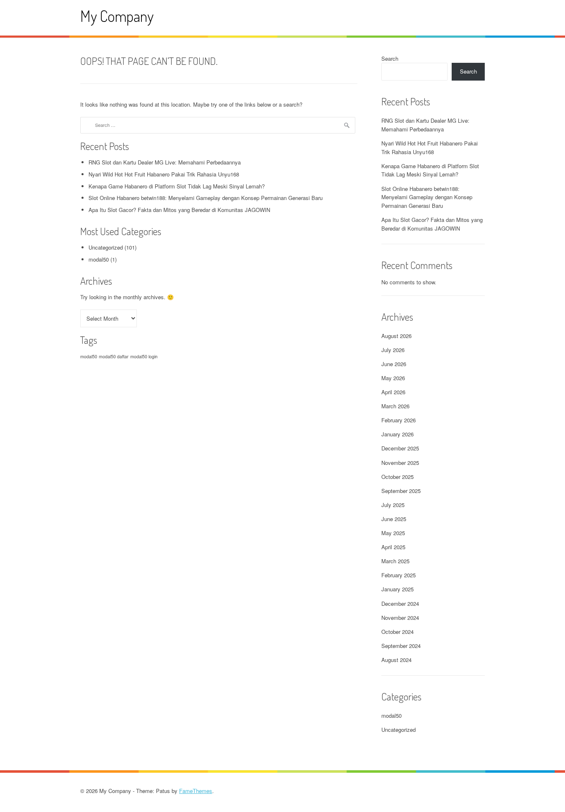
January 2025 (397, 589)
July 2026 (393, 350)
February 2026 (398, 420)
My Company (116, 16)
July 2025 (393, 505)
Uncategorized (106, 247)
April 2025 (393, 547)
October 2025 (397, 477)
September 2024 (401, 646)
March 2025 (395, 561)
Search (389, 58)
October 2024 (397, 632)
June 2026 (393, 364)
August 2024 (396, 660)
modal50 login (144, 356)
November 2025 (400, 463)
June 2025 (393, 519)
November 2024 (400, 618)
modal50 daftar (114, 356)
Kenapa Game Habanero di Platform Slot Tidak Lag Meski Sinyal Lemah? (177, 186)
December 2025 (400, 448)
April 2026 (393, 392)
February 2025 (398, 575)
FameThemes (195, 791)
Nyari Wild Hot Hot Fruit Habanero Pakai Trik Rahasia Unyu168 (164, 174)
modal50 (99, 259)
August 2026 (396, 336)
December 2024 (400, 603)
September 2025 (401, 491)
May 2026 (393, 378)
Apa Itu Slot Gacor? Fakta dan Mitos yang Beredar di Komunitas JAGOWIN (179, 210)
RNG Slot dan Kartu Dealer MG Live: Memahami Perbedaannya (165, 162)
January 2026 (397, 434)
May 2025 (393, 533)
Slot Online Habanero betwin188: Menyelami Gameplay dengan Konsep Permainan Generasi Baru (206, 198)
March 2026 (395, 406)
